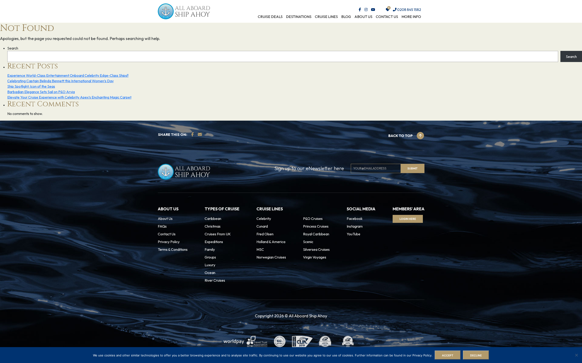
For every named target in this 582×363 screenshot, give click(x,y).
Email (209, 173)
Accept (447, 355)
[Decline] (576, 355)
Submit (216, 192)
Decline (476, 355)
